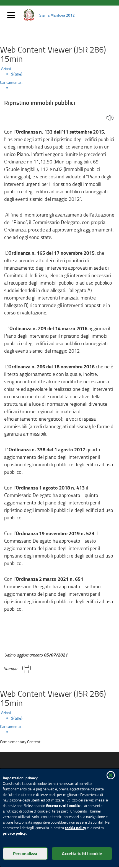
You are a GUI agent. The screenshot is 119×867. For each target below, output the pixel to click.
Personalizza (25, 853)
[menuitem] (65, 74)
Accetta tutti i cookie (82, 853)
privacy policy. (15, 833)
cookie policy (75, 827)
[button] (110, 118)
